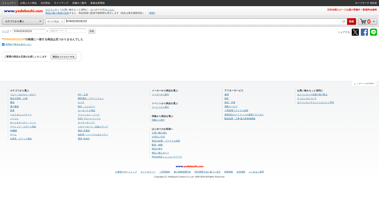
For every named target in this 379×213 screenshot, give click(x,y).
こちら (110, 9)
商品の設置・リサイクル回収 (166, 141)
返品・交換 (229, 102)
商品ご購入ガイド (160, 153)
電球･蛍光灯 (84, 138)
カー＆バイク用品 (86, 110)
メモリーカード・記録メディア (93, 126)
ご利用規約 (164, 172)
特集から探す (158, 120)
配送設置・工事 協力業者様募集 (239, 118)
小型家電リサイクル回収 (236, 110)
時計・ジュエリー (86, 106)
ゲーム (13, 134)
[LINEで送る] (373, 35)
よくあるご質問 (256, 172)
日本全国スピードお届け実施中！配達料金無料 (352, 9)
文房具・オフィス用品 (21, 138)
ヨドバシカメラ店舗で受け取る (312, 94)
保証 (226, 98)
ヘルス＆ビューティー (21, 114)
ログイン (50, 9)
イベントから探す (160, 107)
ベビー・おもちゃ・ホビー (23, 94)
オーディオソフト (86, 122)
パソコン (14, 118)
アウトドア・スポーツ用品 (23, 126)
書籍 (12, 102)
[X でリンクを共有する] (355, 35)
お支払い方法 (158, 136)
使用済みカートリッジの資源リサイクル (244, 114)
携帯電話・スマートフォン (91, 98)
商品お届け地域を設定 (57, 13)
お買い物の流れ (159, 133)
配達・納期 (157, 145)
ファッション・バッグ (88, 114)
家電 (12, 110)
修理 (226, 94)
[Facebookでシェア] (364, 35)
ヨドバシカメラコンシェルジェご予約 (315, 102)
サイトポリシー (148, 172)
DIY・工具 (83, 94)
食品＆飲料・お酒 (18, 98)
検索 (92, 31)
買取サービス (230, 106)
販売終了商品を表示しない (19, 44)
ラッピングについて (307, 98)
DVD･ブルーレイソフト (89, 118)
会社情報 (240, 172)
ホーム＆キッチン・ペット (23, 122)
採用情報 (228, 172)
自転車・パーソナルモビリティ (93, 134)
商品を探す (157, 149)
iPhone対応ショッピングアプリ (167, 157)
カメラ (81, 102)
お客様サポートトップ (126, 172)
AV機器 (13, 130)
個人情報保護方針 (182, 172)
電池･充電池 (84, 130)
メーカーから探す (160, 94)
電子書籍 (14, 106)
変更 (152, 13)
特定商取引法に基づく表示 (208, 172)
